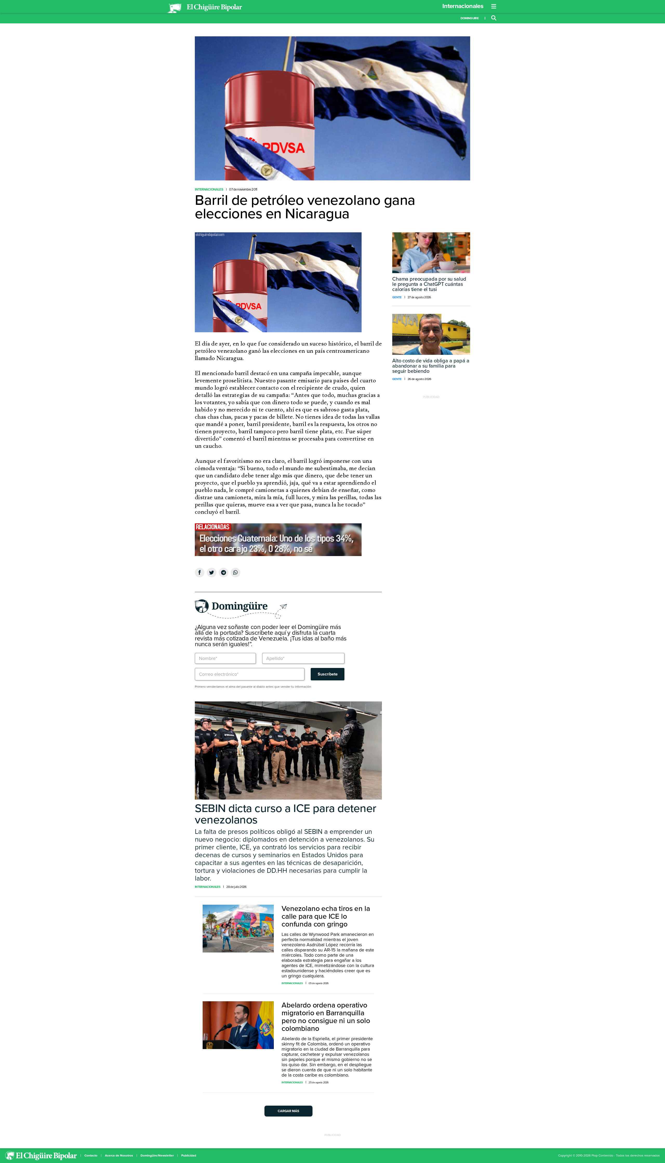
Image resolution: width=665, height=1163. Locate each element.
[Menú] (493, 6)
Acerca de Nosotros (119, 1155)
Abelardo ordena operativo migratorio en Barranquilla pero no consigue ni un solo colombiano (326, 1017)
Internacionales (462, 6)
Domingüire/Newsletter (157, 1155)
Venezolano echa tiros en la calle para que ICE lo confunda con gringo (326, 916)
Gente (397, 297)
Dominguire (469, 18)
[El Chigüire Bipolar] (204, 8)
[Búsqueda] (493, 18)
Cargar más (288, 1111)
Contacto (90, 1155)
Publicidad (188, 1155)
